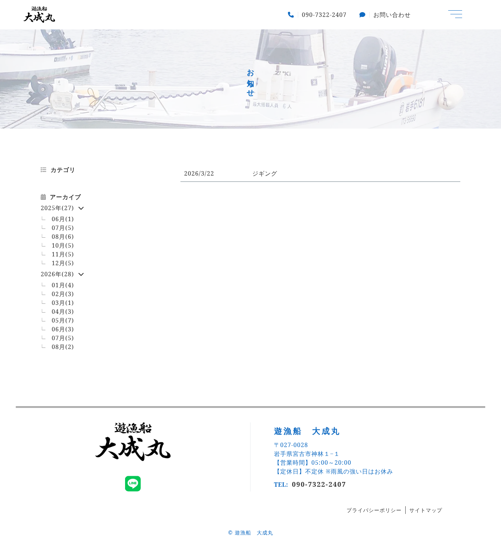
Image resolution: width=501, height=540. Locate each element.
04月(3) (63, 311)
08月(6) (63, 237)
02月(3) (63, 294)
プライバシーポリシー (374, 510)
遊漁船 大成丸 (254, 532)
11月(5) (63, 254)
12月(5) (63, 263)
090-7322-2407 (319, 484)
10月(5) (63, 245)
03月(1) (63, 303)
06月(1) (63, 219)
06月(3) (63, 329)
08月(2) (63, 347)
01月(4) (63, 285)
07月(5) (63, 228)
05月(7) (63, 320)
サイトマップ (425, 510)
